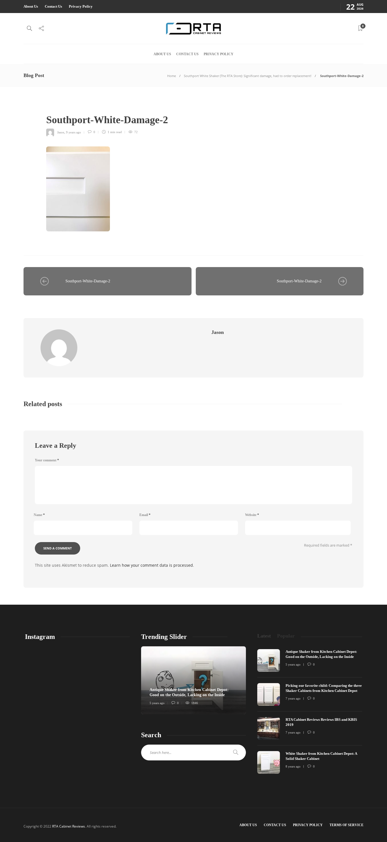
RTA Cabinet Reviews (68, 826)
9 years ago (73, 132)
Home (171, 76)
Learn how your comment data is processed (151, 565)
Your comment (47, 460)
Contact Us (53, 6)
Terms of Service (346, 825)
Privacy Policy (81, 6)
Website (252, 515)
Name (39, 515)
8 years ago (293, 766)
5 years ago (157, 703)
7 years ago (293, 698)
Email (144, 515)
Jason (60, 132)
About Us (31, 6)
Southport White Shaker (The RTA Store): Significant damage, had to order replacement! (247, 76)
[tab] (264, 636)
